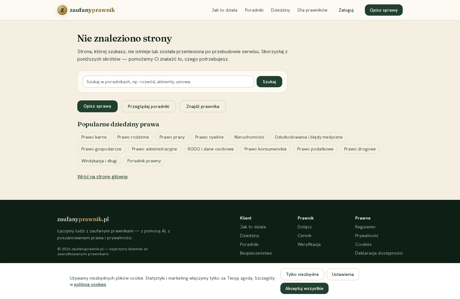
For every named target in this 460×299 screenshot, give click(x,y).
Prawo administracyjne (154, 149)
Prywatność (366, 235)
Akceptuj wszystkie (304, 288)
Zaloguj (346, 10)
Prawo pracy (172, 137)
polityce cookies (90, 284)
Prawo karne (94, 137)
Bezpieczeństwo (256, 253)
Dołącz (305, 227)
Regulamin (365, 227)
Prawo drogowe (360, 149)
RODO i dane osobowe (211, 149)
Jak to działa (225, 10)
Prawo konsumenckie (265, 149)
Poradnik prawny (144, 161)
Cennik (304, 235)
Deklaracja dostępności (379, 253)
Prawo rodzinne (133, 137)
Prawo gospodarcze (101, 149)
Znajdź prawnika (202, 106)
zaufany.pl (83, 219)
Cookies (363, 244)
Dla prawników (312, 10)
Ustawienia (343, 274)
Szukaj (269, 81)
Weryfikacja (309, 244)
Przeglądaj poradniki (148, 106)
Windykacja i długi (99, 161)
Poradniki (254, 10)
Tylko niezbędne (302, 274)
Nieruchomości (249, 137)
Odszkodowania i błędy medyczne (309, 137)
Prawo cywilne (209, 137)
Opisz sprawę (384, 10)
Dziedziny (280, 10)
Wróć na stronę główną (102, 176)
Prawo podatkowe (315, 149)
